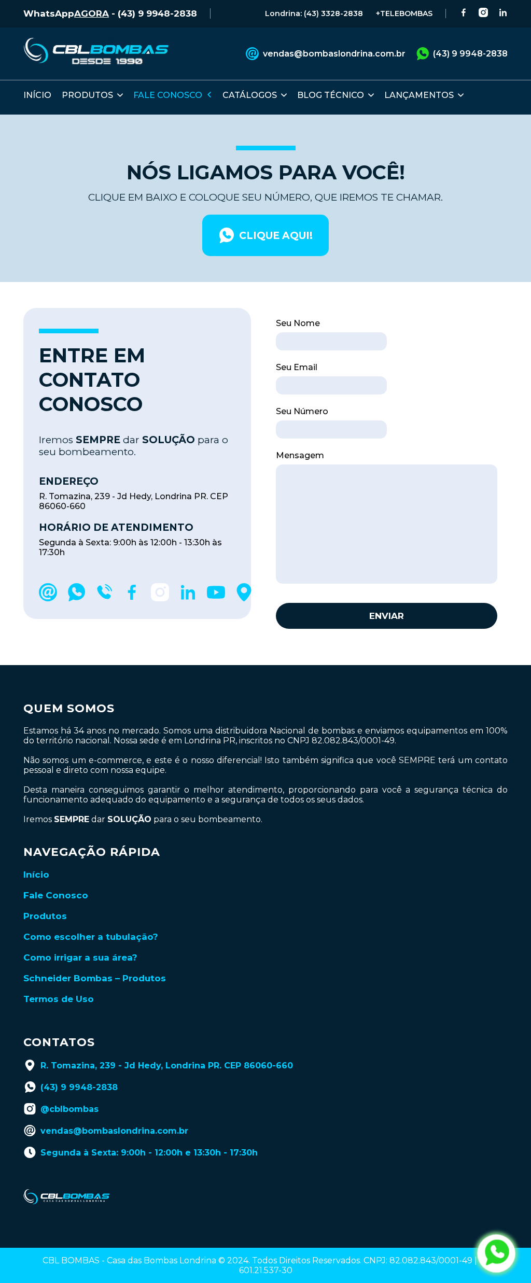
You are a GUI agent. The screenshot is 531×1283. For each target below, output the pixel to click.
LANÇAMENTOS (419, 95)
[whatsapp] (76, 598)
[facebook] (132, 598)
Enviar (386, 616)
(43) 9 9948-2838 (470, 54)
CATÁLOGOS (249, 95)
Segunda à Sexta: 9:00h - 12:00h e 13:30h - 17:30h (149, 1153)
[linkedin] (188, 598)
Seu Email (296, 367)
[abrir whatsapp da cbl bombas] (496, 1253)
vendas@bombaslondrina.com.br (334, 54)
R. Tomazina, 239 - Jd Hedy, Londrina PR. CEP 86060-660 (166, 1065)
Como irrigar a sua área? (80, 957)
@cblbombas (69, 1109)
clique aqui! (276, 236)
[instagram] (160, 598)
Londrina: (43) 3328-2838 (314, 13)
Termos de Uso (58, 999)
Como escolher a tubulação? (90, 937)
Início (36, 874)
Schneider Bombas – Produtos (94, 978)
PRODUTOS (87, 95)
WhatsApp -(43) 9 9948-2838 (110, 13)
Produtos (45, 916)
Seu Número (302, 411)
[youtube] (216, 598)
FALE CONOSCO (167, 95)
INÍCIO (37, 95)
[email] (48, 598)
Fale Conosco (55, 895)
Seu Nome (298, 323)
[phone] (104, 598)
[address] (244, 598)
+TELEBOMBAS (404, 13)
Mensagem (300, 455)
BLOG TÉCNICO (330, 95)
